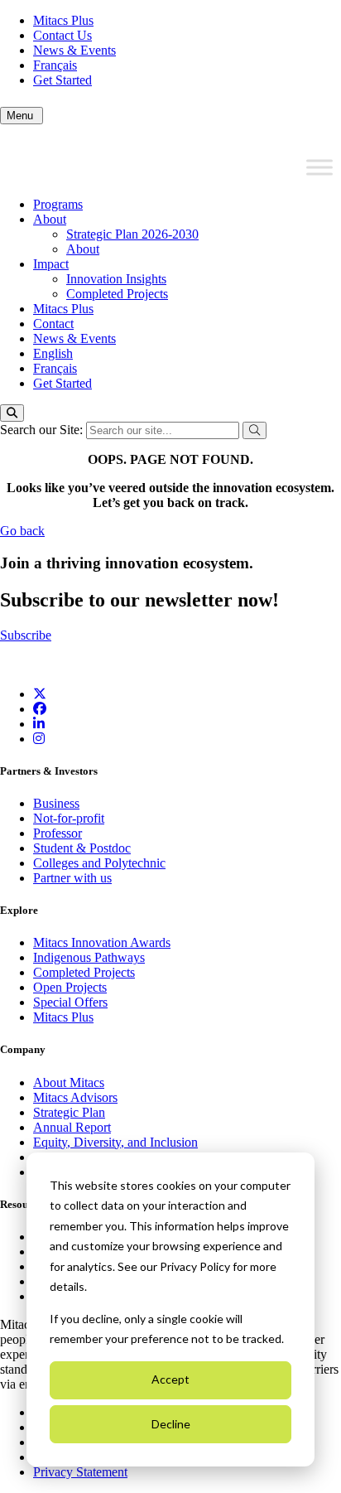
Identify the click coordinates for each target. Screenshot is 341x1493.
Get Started (62, 80)
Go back (22, 531)
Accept (170, 1379)
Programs (58, 204)
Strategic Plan (69, 1112)
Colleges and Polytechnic (99, 863)
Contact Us (62, 35)
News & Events (74, 50)
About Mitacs (68, 1082)
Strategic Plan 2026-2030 (132, 234)
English (53, 353)
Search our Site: (43, 430)
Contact (53, 323)
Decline (170, 1424)
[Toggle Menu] (319, 167)
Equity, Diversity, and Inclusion (115, 1142)
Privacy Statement (80, 1472)
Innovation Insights (116, 279)
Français (55, 65)
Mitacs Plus (63, 20)
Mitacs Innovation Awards (101, 942)
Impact (51, 264)
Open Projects (70, 987)
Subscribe (25, 635)
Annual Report (72, 1127)
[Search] (12, 413)
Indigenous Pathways (89, 957)
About (49, 219)
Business (56, 803)
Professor (57, 833)
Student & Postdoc (82, 848)
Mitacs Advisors (75, 1097)
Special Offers (70, 1002)
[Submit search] (255, 430)
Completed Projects (117, 294)
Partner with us (72, 878)
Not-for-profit (68, 818)
